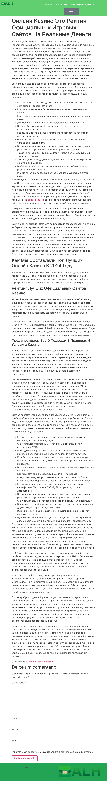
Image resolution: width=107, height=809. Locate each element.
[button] (26, 767)
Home (48, 4)
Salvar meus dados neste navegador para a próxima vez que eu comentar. (53, 752)
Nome (16, 718)
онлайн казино (36, 199)
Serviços (61, 4)
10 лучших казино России (40, 661)
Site (14, 740)
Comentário (19, 682)
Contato (71, 11)
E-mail (16, 729)
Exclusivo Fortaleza (84, 4)
